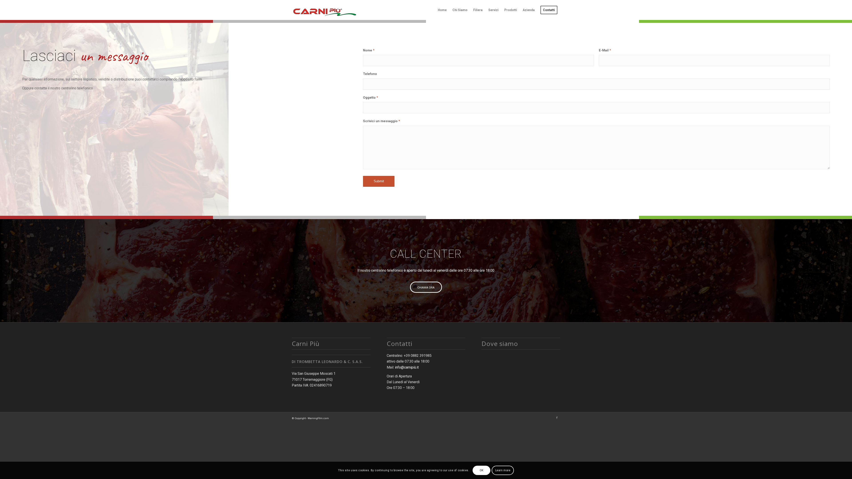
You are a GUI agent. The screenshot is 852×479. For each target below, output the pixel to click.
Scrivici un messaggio (381, 121)
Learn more (503, 470)
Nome (369, 50)
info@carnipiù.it (407, 367)
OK (481, 470)
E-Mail (605, 50)
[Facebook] (557, 417)
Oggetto (370, 98)
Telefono (370, 74)
